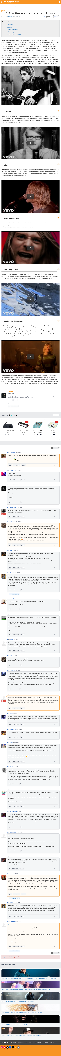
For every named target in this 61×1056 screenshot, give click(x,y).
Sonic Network (13, 1042)
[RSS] (16, 1047)
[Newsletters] (18, 1047)
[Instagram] (2, 1047)
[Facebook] (10, 1047)
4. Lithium (9, 27)
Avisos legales (45, 1042)
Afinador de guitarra (37, 1042)
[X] (13, 1047)
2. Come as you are (12, 32)
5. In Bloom (10, 24)
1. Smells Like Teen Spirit (14, 34)
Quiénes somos (29, 1042)
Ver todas (56, 415)
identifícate (11, 957)
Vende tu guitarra (20, 1042)
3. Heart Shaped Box (12, 29)
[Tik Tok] (7, 1047)
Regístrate (5, 957)
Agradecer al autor (13, 406)
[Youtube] (4, 1047)
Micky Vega (10, 16)
